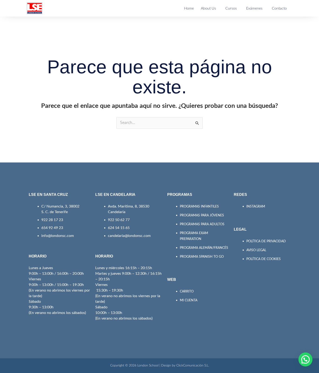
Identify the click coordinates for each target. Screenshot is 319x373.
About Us (208, 8)
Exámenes (254, 8)
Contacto (279, 8)
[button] (305, 359)
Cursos (231, 8)
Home (189, 8)
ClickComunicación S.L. (192, 365)
